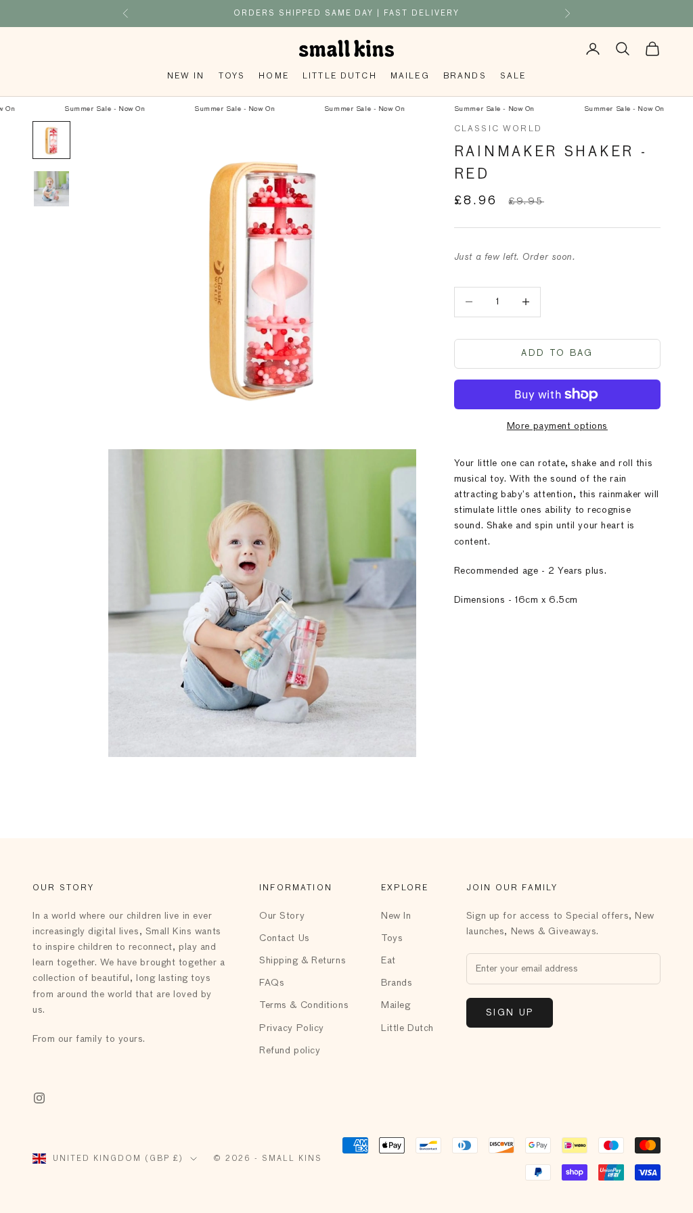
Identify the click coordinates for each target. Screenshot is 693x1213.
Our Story (282, 916)
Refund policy (289, 1050)
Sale (513, 76)
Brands (465, 76)
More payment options (557, 426)
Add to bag (557, 353)
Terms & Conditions (304, 1005)
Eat (388, 960)
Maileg (410, 76)
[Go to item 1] (51, 140)
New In (186, 76)
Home (274, 76)
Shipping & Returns (302, 960)
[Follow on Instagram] (39, 1098)
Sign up (509, 1013)
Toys (232, 76)
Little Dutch (340, 76)
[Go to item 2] (51, 189)
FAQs (271, 983)
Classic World (498, 129)
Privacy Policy (291, 1028)
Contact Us (284, 938)
